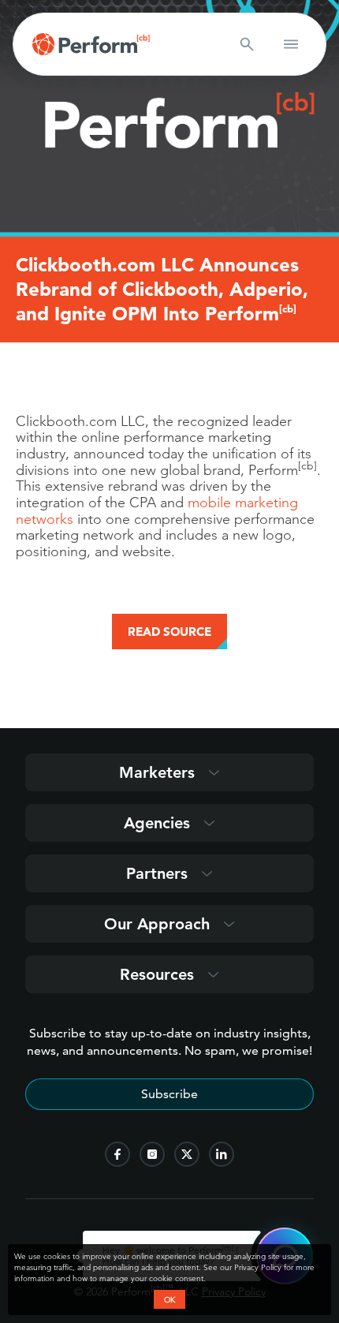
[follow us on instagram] (152, 1154)
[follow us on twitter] (186, 1154)
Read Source (169, 631)
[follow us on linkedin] (221, 1154)
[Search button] (247, 44)
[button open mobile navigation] (291, 44)
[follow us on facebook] (117, 1154)
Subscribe (169, 1093)
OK (169, 1299)
